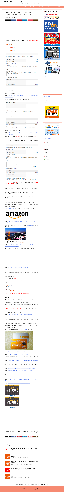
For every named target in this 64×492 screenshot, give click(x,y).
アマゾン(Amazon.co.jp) (9, 208)
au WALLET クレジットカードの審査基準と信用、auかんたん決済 (19, 383)
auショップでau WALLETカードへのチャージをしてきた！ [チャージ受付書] (20, 370)
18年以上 (10, 299)
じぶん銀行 (25, 329)
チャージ (32, 431)
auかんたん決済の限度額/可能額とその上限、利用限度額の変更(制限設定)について (21, 314)
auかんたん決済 (30, 225)
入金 (34, 431)
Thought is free (37, 489)
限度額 (37, 432)
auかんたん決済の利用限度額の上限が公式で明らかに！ (17, 317)
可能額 (37, 431)
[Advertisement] (22, 32)
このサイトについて (47, 96)
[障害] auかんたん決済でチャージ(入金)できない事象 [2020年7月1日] (23, 468)
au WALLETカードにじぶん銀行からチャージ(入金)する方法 (18, 354)
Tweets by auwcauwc (47, 138)
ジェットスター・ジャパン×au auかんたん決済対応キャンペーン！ (19, 267)
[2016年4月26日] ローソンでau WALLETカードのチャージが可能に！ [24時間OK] (22, 368)
